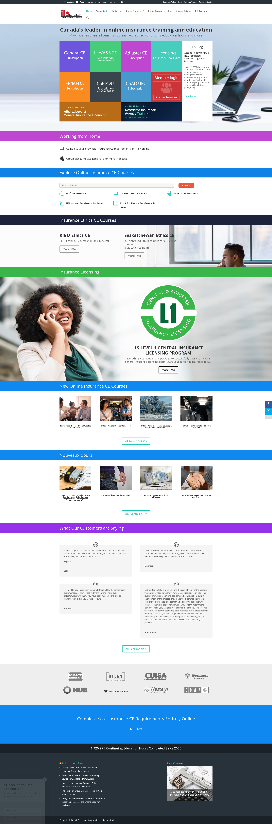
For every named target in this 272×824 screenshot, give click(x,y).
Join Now (136, 728)
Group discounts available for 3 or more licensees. (97, 158)
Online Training (134, 11)
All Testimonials (136, 649)
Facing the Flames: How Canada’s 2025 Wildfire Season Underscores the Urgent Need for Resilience (83, 802)
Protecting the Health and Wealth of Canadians (75, 427)
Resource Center (205, 2)
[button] (87, 20)
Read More (191, 96)
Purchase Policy (169, 2)
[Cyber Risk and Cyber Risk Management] (189, 783)
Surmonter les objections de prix (116, 495)
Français (111, 2)
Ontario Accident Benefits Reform (116, 426)
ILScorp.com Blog (72, 763)
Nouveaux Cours (136, 514)
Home (89, 11)
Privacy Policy (109, 820)
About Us (100, 11)
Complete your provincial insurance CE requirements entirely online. (108, 148)
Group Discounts (156, 11)
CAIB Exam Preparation (77, 193)
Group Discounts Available (186, 193)
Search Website (190, 2)
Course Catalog (184, 11)
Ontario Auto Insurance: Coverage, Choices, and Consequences (156, 427)
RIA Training (201, 11)
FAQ (180, 2)
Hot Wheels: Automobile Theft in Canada (196, 427)
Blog (170, 11)
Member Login (100, 2)
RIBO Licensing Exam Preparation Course (84, 203)
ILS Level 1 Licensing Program (133, 193)
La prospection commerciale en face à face (196, 496)
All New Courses (136, 441)
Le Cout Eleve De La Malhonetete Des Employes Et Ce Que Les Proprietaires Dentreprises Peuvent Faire (75, 498)
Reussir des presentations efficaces (156, 496)
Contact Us (116, 11)
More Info (69, 249)
